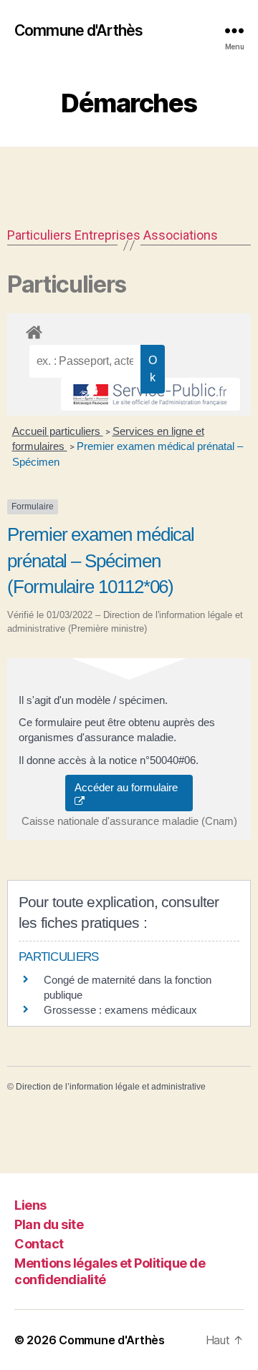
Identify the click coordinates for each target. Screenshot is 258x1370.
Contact (39, 1243)
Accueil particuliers (57, 431)
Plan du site (48, 1224)
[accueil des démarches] (129, 329)
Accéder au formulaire (129, 787)
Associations (180, 235)
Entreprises (107, 235)
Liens (30, 1205)
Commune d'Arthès (78, 30)
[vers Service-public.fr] (150, 394)
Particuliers (39, 235)
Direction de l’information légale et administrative (111, 1087)
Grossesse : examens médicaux (120, 1010)
